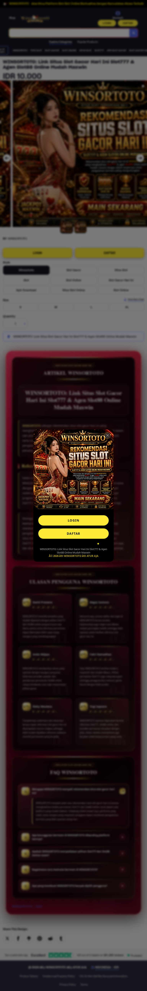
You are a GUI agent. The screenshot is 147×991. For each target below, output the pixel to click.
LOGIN (73, 520)
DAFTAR (73, 533)
